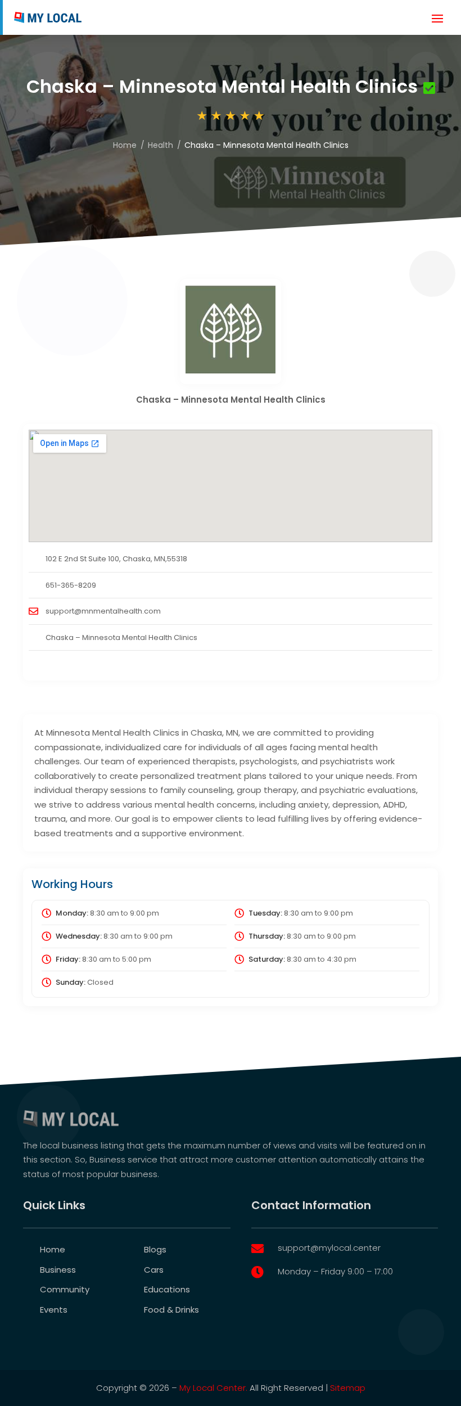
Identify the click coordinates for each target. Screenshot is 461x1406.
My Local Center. (213, 1388)
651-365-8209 (71, 585)
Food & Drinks (171, 1309)
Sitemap (347, 1388)
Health (160, 145)
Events (53, 1309)
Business (58, 1270)
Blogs (155, 1249)
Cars (154, 1270)
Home (125, 145)
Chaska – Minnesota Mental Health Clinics (121, 637)
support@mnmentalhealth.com (103, 611)
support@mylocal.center (329, 1248)
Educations (167, 1289)
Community (64, 1289)
